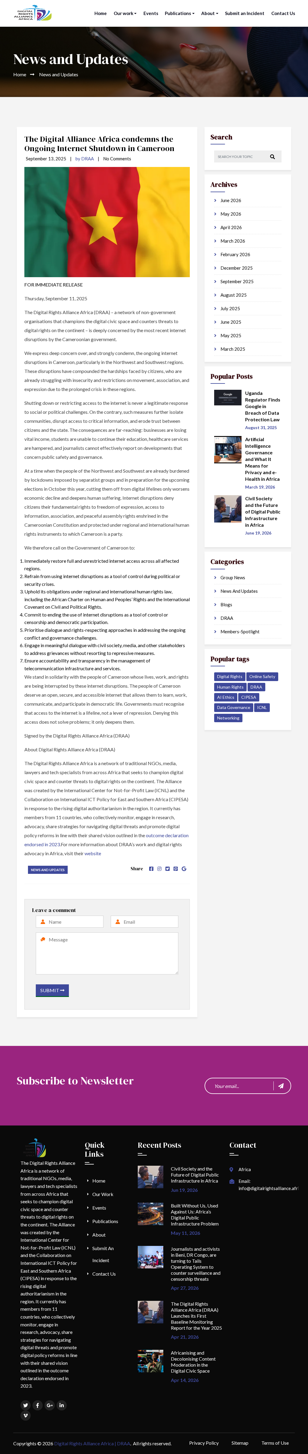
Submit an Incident (244, 13)
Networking (228, 717)
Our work (123, 13)
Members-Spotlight (240, 631)
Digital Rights (229, 676)
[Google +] (184, 868)
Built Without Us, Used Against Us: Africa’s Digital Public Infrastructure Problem (195, 1214)
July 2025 (230, 308)
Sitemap (240, 1443)
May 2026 (230, 214)
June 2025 (230, 322)
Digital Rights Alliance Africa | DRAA (92, 1443)
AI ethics (225, 697)
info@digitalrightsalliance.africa (271, 1188)
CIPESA (248, 697)
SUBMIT (50, 990)
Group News (232, 577)
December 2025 (236, 268)
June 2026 (230, 200)
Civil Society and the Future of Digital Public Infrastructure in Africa (195, 1174)
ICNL (262, 707)
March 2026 (232, 241)
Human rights (230, 686)
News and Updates (48, 870)
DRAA (226, 618)
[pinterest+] (176, 868)
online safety (262, 676)
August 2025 (233, 295)
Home (100, 13)
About (208, 13)
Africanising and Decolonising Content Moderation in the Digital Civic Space (193, 1362)
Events (150, 13)
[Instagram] (159, 868)
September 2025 (237, 281)
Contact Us (283, 13)
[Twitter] (167, 868)
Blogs (226, 604)
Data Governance (233, 707)
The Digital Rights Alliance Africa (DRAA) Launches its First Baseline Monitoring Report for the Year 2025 (196, 1316)
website (93, 853)
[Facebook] (151, 868)
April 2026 (231, 227)
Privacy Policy (204, 1443)
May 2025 (230, 335)
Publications (178, 13)
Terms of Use (275, 1443)
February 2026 (235, 254)
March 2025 (232, 349)
